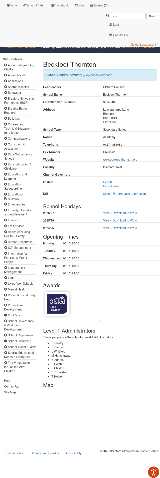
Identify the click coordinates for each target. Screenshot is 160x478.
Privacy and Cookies (45, 453)
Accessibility (73, 453)
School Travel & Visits (21, 347)
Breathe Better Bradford (15, 110)
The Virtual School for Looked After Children (18, 366)
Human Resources (19, 242)
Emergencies (16, 204)
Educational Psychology (13, 196)
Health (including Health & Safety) (17, 234)
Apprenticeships (18, 87)
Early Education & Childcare (17, 166)
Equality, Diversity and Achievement (17, 212)
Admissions (15, 81)
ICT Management (19, 247)
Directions (109, 122)
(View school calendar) (98, 75)
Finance (13, 220)
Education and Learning (15, 176)
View (106, 213)
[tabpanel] (57, 304)
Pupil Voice (14, 315)
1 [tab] (100, 321)
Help (7, 380)
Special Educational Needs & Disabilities (19, 354)
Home (13, 5)
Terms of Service (14, 453)
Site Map (10, 392)
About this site (16, 75)
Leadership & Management (14, 269)
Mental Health (16, 289)
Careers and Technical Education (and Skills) (17, 128)
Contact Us (120, 35)
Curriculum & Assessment (14, 146)
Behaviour (14, 92)
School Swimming (19, 341)
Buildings (13, 118)
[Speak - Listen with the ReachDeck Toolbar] (153, 472)
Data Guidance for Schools (18, 156)
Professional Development (14, 307)
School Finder (35, 5)
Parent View (111, 186)
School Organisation (21, 335)
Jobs (81, 5)
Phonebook (61, 5)
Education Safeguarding (13, 186)
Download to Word (125, 213)
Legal (11, 277)
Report (107, 182)
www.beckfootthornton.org (120, 159)
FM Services (15, 226)
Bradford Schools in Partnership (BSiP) (19, 100)
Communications (18, 138)
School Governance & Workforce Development (19, 325)
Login (116, 24)
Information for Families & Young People (15, 257)
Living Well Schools (20, 283)
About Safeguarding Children (19, 67)
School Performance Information (124, 193)
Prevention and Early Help (19, 297)
